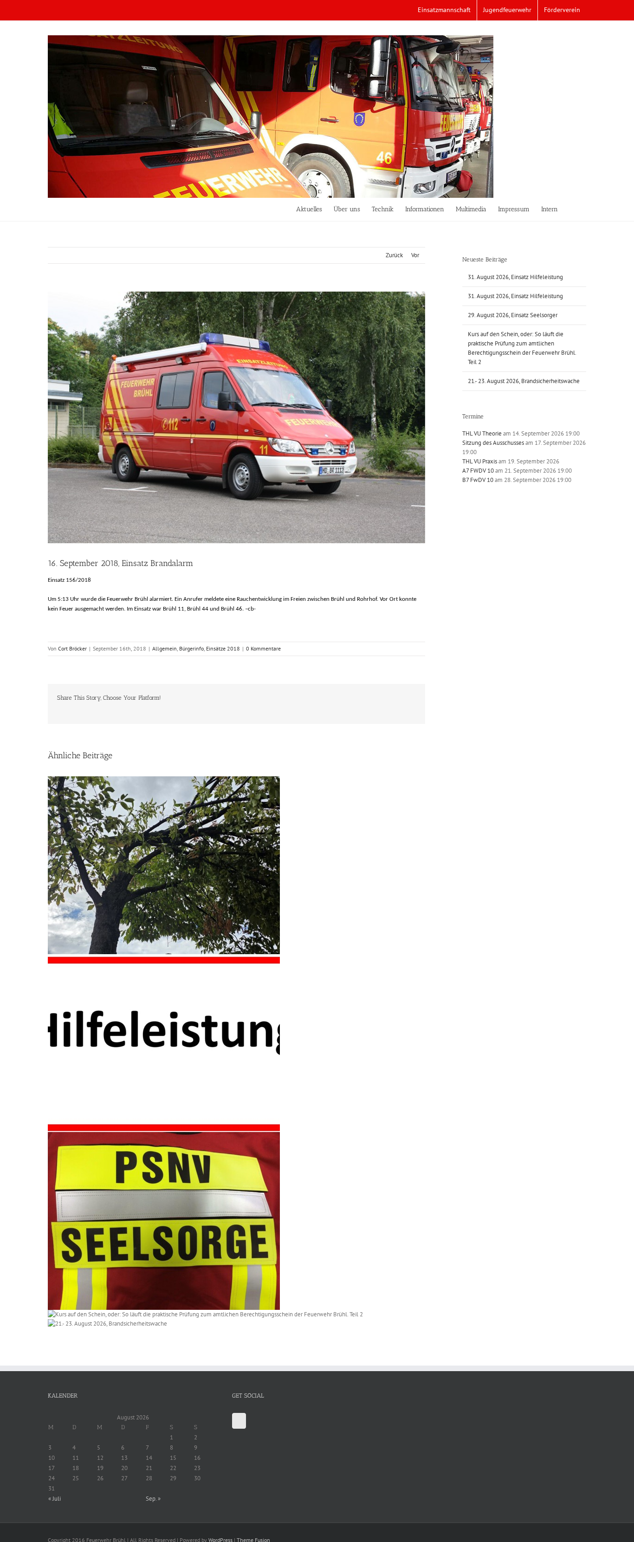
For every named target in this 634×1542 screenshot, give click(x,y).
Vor (415, 255)
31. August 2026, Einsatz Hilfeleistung (515, 277)
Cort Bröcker (72, 648)
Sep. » (153, 1499)
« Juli (54, 1499)
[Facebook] (239, 1421)
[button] (572, 209)
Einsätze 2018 (223, 648)
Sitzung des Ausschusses (493, 443)
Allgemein (164, 648)
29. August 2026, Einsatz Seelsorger (512, 315)
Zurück (394, 255)
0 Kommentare (263, 648)
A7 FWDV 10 (478, 471)
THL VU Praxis (479, 461)
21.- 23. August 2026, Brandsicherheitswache (524, 381)
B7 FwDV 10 (477, 480)
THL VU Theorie (482, 433)
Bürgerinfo (191, 648)
